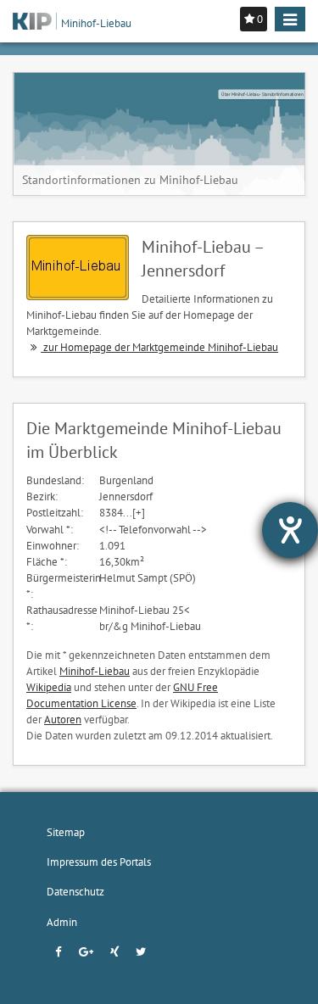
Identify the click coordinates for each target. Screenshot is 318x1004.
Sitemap (66, 831)
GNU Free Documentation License (122, 695)
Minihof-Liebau (94, 670)
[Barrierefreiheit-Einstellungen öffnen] (290, 530)
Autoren (62, 719)
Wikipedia (48, 686)
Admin (62, 921)
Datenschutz (75, 891)
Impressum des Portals (99, 861)
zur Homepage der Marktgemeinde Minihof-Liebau (159, 346)
